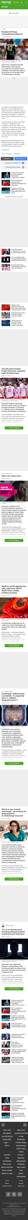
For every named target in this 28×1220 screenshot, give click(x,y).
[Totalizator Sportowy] (14, 13)
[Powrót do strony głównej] (3, 1124)
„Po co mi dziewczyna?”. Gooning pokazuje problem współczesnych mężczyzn (13, 932)
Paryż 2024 (7, 1130)
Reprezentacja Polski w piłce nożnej (21, 1149)
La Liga (21, 1136)
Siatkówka (21, 1164)
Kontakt (21, 1180)
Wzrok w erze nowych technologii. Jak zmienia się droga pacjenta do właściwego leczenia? (14, 812)
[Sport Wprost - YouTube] (19, 1194)
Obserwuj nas (13, 163)
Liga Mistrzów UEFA (21, 1133)
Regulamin (21, 1183)
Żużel (7, 1158)
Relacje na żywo (7, 1173)
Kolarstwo (21, 1158)
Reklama (7, 1183)
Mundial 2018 (17, 153)
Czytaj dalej (14, 428)
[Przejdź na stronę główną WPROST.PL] (1, 2)
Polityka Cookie (21, 1186)
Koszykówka (7, 1161)
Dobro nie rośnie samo (11, 476)
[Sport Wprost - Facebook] (8, 1194)
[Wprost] (1, 29)
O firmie (7, 1180)
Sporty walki (21, 1167)
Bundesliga (21, 1139)
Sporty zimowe (7, 1170)
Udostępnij (22, 158)
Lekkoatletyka (21, 1161)
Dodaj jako (13, 167)
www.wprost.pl (19, 1214)
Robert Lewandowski (21, 1174)
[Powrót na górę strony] (24, 1124)
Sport (5, 7)
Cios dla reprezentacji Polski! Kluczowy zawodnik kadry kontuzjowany (13, 371)
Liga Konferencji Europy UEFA (7, 1137)
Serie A (7, 1146)
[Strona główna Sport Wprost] (6, 2)
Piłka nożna (9, 153)
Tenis (21, 1170)
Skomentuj (7, 158)
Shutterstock (23, 619)
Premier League (21, 1142)
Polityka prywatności (7, 1186)
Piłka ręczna (7, 1164)
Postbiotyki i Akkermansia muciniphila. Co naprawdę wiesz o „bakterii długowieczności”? (13, 697)
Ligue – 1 (7, 1142)
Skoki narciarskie (7, 1167)
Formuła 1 (21, 1155)
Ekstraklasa (7, 1133)
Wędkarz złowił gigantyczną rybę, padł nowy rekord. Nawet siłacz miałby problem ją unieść (14, 589)
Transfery (7, 1155)
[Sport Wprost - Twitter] (14, 1194)
